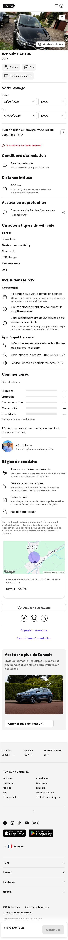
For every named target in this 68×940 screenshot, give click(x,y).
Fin (3, 108)
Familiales (41, 788)
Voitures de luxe (45, 792)
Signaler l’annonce (34, 630)
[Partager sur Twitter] (24, 618)
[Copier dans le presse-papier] (44, 618)
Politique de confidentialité (18, 912)
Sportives (41, 783)
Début (5, 95)
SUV (5, 792)
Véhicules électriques (48, 797)
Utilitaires (8, 783)
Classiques (42, 778)
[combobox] (63, 132)
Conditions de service (37, 907)
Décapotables (10, 797)
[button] (59, 6)
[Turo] (9, 6)
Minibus (7, 788)
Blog (35, 823)
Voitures (7, 778)
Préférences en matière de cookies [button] (22, 918)
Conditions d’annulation (34, 638)
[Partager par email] (34, 618)
